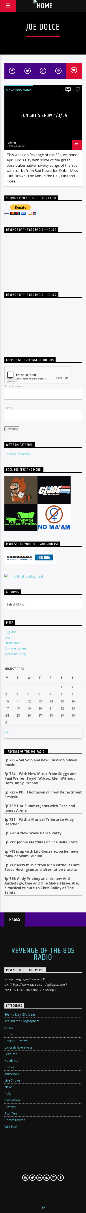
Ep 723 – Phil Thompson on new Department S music (43, 794)
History (9, 1067)
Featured (10, 1054)
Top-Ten (10, 1113)
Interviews (11, 1074)
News (8, 1087)
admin (11, 142)
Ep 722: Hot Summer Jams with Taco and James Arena (39, 808)
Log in (8, 637)
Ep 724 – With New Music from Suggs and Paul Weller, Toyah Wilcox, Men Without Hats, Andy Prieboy (40, 778)
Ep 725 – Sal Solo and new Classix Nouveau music (41, 762)
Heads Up (11, 1060)
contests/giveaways (18, 1047)
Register (10, 631)
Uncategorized (18, 89)
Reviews (10, 1107)
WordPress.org (15, 654)
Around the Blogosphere (21, 1021)
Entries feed (12, 643)
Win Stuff (10, 1126)
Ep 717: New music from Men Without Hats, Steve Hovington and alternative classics (42, 867)
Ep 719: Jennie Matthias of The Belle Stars (41, 842)
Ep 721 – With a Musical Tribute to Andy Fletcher (39, 821)
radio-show (12, 1100)
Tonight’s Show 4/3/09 (44, 115)
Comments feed (16, 648)
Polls (7, 1093)
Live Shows (12, 1080)
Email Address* (14, 386)
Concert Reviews (16, 1041)
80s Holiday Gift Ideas (20, 1014)
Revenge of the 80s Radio (26, 751)
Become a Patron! (17, 454)
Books (9, 1034)
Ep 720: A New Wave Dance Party (32, 833)
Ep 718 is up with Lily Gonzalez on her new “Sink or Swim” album (41, 853)
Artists (8, 1027)
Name (8, 408)
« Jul (7, 732)
